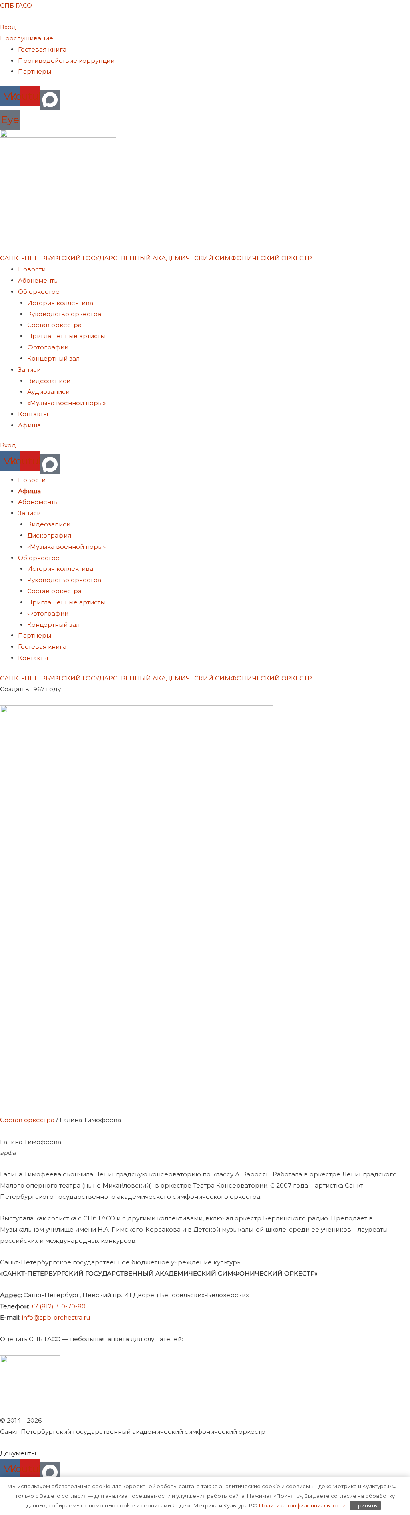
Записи (29, 369)
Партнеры (34, 71)
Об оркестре (39, 291)
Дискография (49, 535)
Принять (365, 1505)
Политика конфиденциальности (302, 1505)
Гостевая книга (42, 49)
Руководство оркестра (64, 314)
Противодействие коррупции (66, 60)
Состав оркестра (54, 325)
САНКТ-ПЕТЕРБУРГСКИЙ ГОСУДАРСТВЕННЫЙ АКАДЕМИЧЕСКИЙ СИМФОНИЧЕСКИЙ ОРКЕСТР (156, 258)
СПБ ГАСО (16, 5)
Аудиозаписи (48, 391)
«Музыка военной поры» (66, 403)
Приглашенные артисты (66, 336)
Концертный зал (53, 358)
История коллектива (60, 303)
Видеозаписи (48, 381)
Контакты (33, 414)
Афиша (29, 425)
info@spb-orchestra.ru (56, 1317)
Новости (32, 269)
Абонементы (38, 280)
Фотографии (47, 347)
